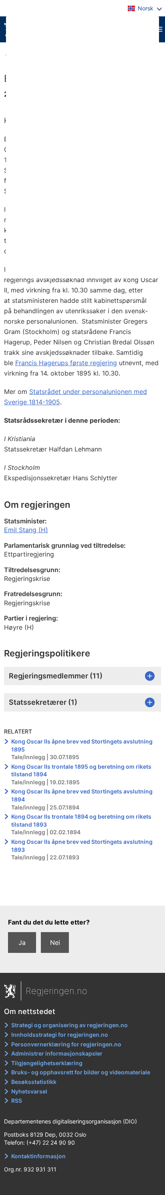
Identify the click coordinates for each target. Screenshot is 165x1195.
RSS (16, 1100)
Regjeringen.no (56, 991)
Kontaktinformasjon (38, 1156)
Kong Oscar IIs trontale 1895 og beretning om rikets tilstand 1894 (81, 770)
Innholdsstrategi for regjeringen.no (59, 1034)
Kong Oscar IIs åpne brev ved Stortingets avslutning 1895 (82, 745)
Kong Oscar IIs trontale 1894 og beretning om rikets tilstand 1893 (81, 820)
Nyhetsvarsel (29, 1091)
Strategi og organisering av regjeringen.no (69, 1025)
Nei (55, 942)
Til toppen (82, 894)
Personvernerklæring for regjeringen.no (66, 1044)
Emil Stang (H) (26, 530)
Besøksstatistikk (33, 1081)
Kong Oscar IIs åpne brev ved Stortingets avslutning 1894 (82, 795)
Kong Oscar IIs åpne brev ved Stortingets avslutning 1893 (82, 845)
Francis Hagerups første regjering (66, 363)
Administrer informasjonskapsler (57, 1053)
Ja (22, 942)
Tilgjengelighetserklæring (46, 1063)
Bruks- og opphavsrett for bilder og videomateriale (80, 1072)
